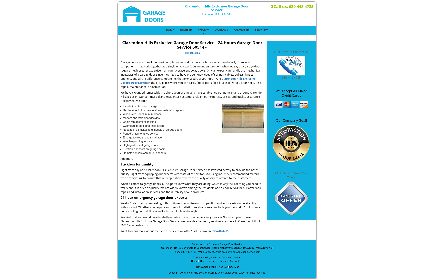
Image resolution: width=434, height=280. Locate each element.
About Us (186, 30)
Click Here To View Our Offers (291, 175)
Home (170, 30)
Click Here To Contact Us (291, 52)
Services (203, 30)
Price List (261, 30)
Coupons (221, 30)
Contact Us (241, 30)
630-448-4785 (301, 6)
